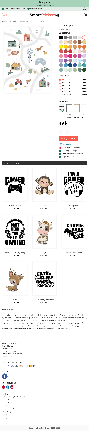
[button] (4, 15)
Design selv (7, 418)
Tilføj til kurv (68, 138)
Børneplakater (24, 21)
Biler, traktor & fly (39, 21)
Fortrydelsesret (8, 400)
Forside (4, 21)
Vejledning (7, 412)
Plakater (13, 21)
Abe (44, 206)
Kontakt (6, 415)
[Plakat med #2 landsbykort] (27, 60)
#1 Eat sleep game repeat (44, 300)
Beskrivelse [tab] (7, 309)
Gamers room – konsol (73, 253)
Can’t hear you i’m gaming (15, 253)
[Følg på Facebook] (5, 376)
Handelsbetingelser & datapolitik (14, 397)
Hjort (15, 300)
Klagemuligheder (9, 409)
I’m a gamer (73, 206)
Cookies (6, 406)
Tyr (44, 253)
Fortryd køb (7, 403)
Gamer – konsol (15, 206)
